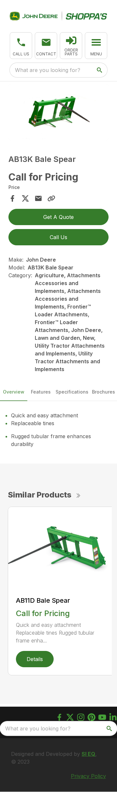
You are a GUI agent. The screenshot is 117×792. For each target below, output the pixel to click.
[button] (21, 45)
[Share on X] (25, 198)
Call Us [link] (58, 237)
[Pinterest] (91, 717)
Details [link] (35, 659)
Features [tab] (41, 392)
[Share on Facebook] (12, 198)
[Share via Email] (38, 198)
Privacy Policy (88, 776)
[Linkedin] (113, 717)
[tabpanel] (58, 113)
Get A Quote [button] (58, 217)
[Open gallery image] (58, 112)
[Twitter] (70, 717)
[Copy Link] (51, 198)
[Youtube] (102, 717)
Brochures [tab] (103, 392)
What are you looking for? (47, 70)
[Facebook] (59, 717)
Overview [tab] (13, 392)
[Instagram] (81, 717)
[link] (71, 45)
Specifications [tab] (72, 392)
